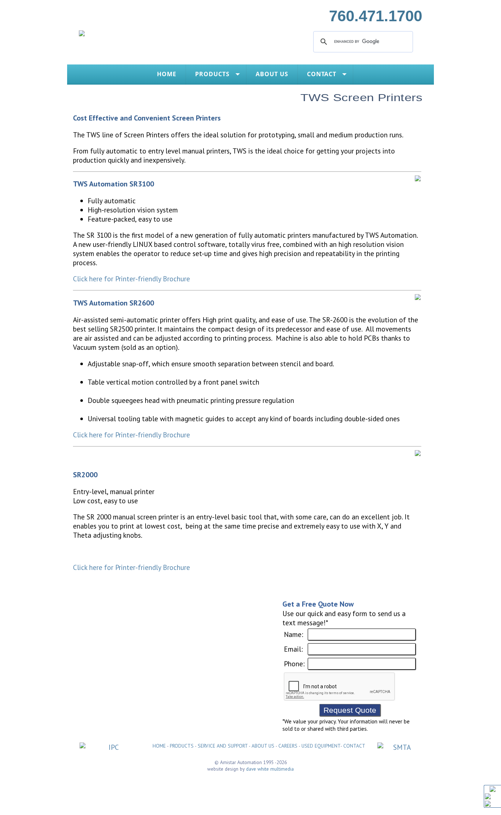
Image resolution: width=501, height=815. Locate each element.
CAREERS (287, 745)
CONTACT (354, 745)
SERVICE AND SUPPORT (223, 745)
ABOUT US (263, 745)
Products (212, 74)
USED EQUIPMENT (320, 745)
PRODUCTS (182, 745)
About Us (272, 74)
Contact (321, 74)
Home (166, 74)
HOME (159, 745)
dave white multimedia (270, 769)
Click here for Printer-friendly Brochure (131, 278)
